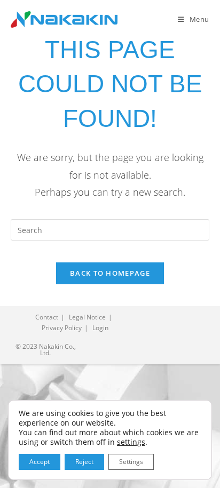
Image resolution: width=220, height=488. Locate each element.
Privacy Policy (62, 327)
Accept (39, 461)
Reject (84, 461)
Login (100, 327)
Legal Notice (87, 317)
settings (131, 442)
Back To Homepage (110, 273)
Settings (131, 461)
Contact (46, 317)
